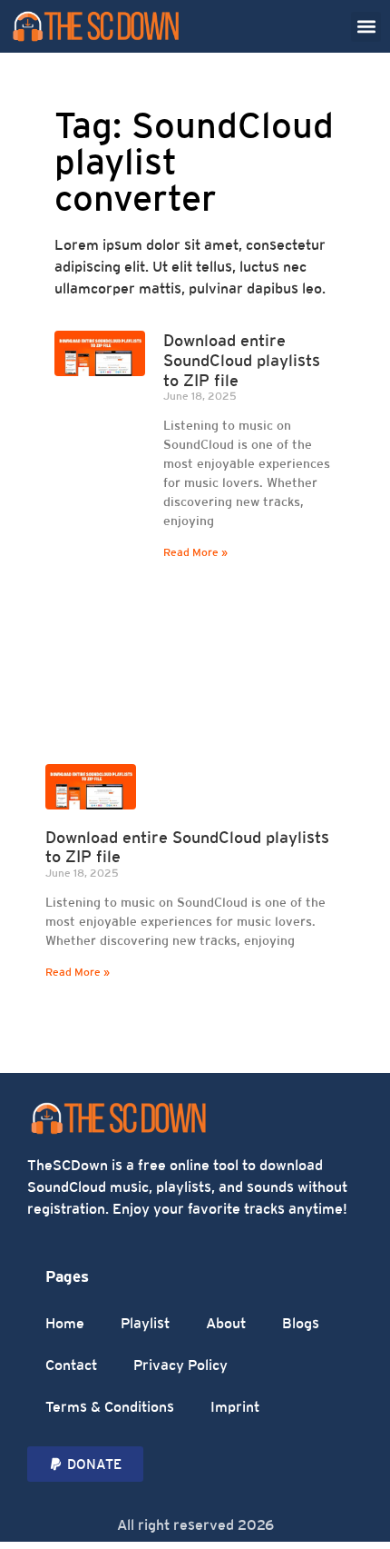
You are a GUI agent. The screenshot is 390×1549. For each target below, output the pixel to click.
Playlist (145, 1323)
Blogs (300, 1323)
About (226, 1323)
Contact (71, 1365)
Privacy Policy (180, 1365)
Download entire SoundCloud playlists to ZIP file (241, 360)
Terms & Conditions (109, 1406)
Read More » (195, 552)
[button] (366, 27)
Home (64, 1323)
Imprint (234, 1406)
